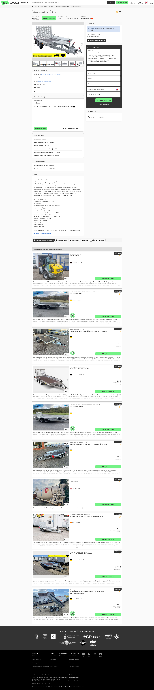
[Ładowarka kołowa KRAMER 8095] (51, 266)
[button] (151, 2)
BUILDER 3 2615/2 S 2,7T (45, 81)
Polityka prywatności (103, 104)
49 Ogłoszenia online (93, 36)
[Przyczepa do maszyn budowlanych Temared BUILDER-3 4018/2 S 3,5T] (51, 379)
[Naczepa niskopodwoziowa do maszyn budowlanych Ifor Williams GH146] (51, 304)
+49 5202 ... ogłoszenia (96, 117)
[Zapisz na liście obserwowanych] (117, 12)
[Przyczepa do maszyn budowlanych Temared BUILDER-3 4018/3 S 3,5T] (51, 564)
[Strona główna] (32, 6)
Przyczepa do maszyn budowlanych (51, 74)
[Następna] (82, 44)
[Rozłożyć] (77, 287)
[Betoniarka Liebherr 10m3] (51, 492)
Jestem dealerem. (95, 94)
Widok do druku (62, 240)
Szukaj (111, 2)
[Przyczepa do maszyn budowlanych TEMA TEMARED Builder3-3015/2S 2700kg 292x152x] (51, 527)
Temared (43, 78)
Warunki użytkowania (73, 686)
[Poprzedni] (34, 44)
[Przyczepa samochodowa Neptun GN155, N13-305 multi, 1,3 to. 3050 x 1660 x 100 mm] (51, 342)
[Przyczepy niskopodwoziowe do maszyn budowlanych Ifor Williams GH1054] (51, 417)
